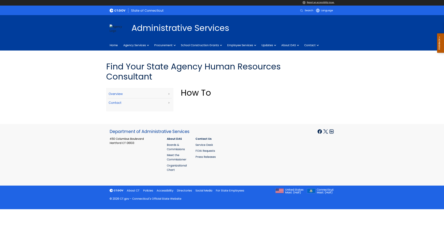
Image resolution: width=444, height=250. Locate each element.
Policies (148, 191)
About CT (133, 191)
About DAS (288, 45)
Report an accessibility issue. (320, 2)
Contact (310, 45)
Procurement (163, 45)
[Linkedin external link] (331, 131)
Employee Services (240, 45)
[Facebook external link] (320, 131)
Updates (267, 45)
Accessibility (165, 191)
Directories (184, 191)
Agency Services (134, 45)
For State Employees (230, 191)
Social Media (203, 191)
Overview (116, 94)
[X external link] (326, 131)
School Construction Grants (200, 45)
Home (114, 45)
